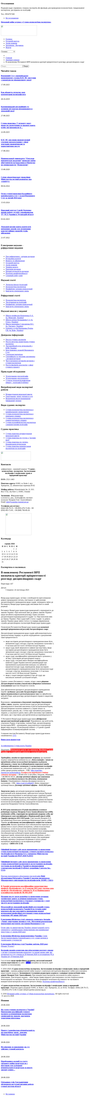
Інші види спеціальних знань (17, 291)
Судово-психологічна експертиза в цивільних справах (19, 415)
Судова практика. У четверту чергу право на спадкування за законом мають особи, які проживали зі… (18, 125)
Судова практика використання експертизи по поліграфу (18, 447)
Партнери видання (13, 269)
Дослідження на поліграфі (16, 302)
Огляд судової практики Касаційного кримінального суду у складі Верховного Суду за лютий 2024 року (18, 196)
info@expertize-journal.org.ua (17, 502)
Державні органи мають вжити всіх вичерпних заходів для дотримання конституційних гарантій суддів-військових (16, 230)
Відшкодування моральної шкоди (19, 394)
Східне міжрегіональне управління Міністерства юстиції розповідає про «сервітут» (16, 179)
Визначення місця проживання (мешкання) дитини (18, 400)
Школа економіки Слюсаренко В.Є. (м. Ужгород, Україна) (20, 325)
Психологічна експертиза (16, 287)
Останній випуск (12, 263)
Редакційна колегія (13, 259)
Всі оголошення (12, 18)
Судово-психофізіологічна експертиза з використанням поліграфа (21, 423)
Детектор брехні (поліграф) (16, 285)
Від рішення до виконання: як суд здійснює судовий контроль (15, 1048)
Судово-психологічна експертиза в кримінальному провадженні (19, 411)
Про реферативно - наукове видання (20, 256)
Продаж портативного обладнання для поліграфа (21, 876)
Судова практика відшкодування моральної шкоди (19, 435)
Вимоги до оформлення (15, 261)
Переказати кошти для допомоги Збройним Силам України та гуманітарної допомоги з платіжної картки (27, 751)
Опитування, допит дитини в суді (19, 396)
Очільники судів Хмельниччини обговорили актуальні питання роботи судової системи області (17, 1084)
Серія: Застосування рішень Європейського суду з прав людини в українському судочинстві (24, 938)
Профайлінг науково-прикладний (19, 289)
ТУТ (14, 736)
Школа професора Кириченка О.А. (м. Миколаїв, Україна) (20, 317)
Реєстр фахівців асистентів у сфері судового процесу (19, 366)
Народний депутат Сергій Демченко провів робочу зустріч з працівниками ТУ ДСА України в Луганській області (17, 212)
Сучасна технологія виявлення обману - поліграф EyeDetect (18, 381)
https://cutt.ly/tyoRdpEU (25, 783)
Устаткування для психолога (17, 378)
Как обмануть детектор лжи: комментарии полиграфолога (13, 93)
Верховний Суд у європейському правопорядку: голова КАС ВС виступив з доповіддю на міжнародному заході (18, 78)
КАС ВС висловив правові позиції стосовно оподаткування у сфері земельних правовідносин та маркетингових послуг (15, 143)
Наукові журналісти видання (17, 271)
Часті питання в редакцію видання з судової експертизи (20, 362)
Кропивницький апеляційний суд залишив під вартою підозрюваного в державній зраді (16, 109)
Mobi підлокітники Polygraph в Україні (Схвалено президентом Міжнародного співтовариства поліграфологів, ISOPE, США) (27, 878)
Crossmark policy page (14, 276)
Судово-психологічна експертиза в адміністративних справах (19, 419)
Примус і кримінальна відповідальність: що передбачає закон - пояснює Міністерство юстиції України (18, 1032)
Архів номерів (11, 265)
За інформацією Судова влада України (16, 746)
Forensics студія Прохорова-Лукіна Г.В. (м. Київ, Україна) (19, 329)
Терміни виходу (12, 267)
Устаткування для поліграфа (17, 376)
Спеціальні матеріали (14, 354)
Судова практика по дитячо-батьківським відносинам (17, 443)
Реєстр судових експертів (16, 340)
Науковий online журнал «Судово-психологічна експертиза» (31, 994)
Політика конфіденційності (16, 273)
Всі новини (10, 1094)
